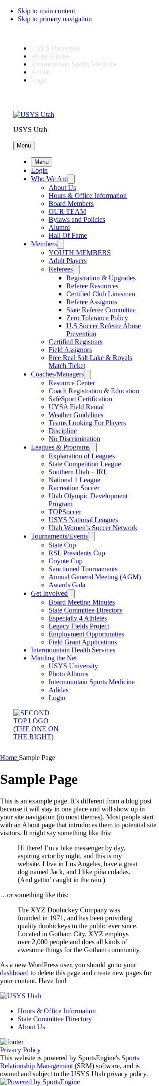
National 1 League (74, 480)
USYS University (55, 48)
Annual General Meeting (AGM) (95, 577)
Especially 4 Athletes (78, 618)
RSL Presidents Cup (77, 553)
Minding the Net (54, 658)
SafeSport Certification (80, 399)
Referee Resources (92, 286)
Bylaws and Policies (77, 219)
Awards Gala (67, 585)
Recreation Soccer (74, 488)
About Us (62, 187)
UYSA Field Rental (76, 407)
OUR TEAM (67, 211)
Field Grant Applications (83, 642)
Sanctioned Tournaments (83, 569)
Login (39, 80)
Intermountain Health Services (73, 650)
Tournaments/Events (59, 536)
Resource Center (72, 383)
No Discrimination (74, 438)
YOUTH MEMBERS (80, 252)
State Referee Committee (101, 310)
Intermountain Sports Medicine (74, 64)
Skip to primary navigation (55, 19)
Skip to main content (46, 11)
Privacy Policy (20, 1050)
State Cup (62, 545)
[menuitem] (9, 757)
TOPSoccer (65, 512)
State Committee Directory (86, 610)
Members (44, 244)
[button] (23, 145)
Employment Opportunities (86, 634)
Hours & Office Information (88, 195)
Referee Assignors (91, 302)
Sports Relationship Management (69, 1062)
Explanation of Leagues (82, 456)
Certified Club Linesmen (100, 294)
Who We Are (49, 178)
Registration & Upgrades (101, 278)
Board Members (71, 203)
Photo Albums (51, 56)
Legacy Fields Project (79, 626)
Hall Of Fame (68, 235)
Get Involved (49, 593)
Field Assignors (70, 349)
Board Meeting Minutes (82, 602)
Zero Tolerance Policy (97, 318)
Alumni (59, 227)
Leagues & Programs (60, 447)
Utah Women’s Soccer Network (93, 527)
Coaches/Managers (57, 374)
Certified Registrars (75, 341)
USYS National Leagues (83, 520)
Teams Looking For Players (87, 423)
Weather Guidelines (76, 415)
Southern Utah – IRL (78, 472)
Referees (61, 269)
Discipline (63, 430)
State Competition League (85, 464)
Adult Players (68, 260)
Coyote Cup (66, 561)
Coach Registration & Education (94, 391)
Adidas (41, 72)
